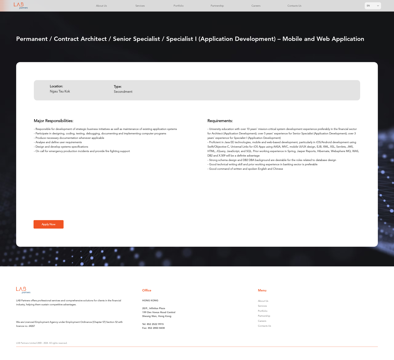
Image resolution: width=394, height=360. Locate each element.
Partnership (264, 315)
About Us (263, 300)
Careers (262, 320)
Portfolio (262, 310)
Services (262, 305)
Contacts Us (264, 325)
